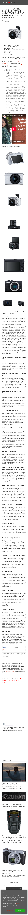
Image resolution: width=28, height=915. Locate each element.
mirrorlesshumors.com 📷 (14, 888)
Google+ (10, 681)
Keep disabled (10, 910)
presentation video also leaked (14, 64)
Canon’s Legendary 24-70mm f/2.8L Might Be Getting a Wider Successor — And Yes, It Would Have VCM (14, 837)
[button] (25, 2)
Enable (20, 910)
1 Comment (6, 21)
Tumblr (16, 681)
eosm (12, 653)
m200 (23, 653)
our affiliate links (10, 671)
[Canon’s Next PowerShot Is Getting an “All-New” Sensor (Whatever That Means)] (14, 796)
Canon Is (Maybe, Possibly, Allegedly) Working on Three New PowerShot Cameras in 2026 (12, 872)
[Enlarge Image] (14, 33)
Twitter (4, 681)
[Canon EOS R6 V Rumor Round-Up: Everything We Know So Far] (14, 772)
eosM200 (18, 653)
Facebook (20, 679)
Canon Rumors (19, 20)
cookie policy (19, 903)
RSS (21, 681)
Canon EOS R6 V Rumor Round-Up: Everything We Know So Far (12, 784)
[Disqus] (14, 703)
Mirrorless (5, 656)
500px (4, 682)
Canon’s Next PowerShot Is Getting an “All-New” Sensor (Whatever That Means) (13, 803)
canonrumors (6, 653)
